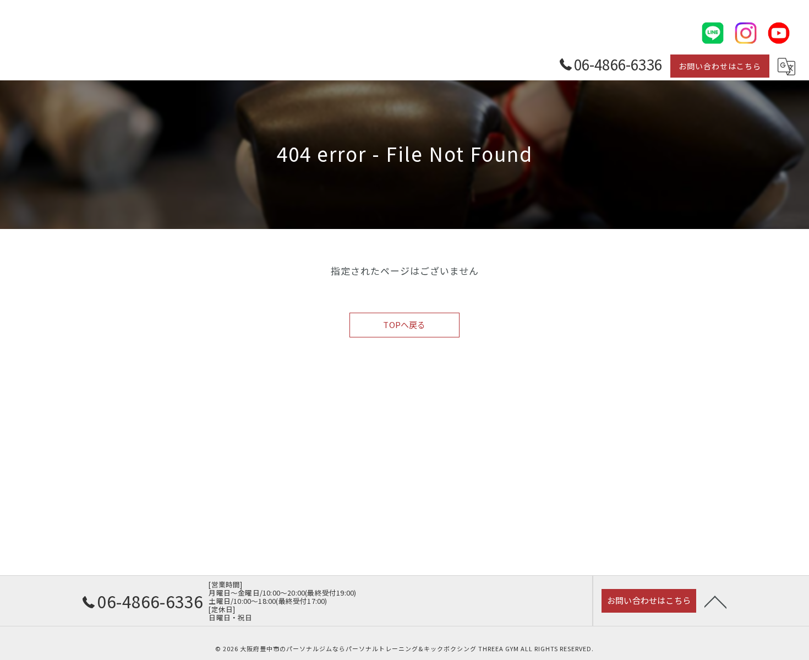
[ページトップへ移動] (715, 601)
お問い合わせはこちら (720, 66)
